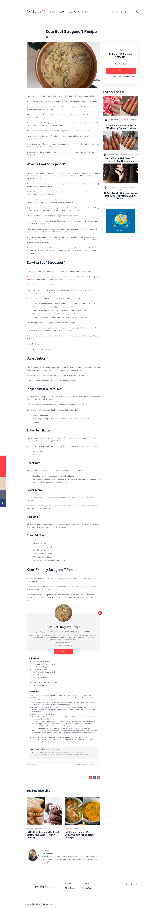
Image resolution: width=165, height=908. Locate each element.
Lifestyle (125, 119)
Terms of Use (87, 888)
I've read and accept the (122, 76)
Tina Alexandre (47, 853)
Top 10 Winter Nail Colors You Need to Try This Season (120, 159)
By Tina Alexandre (55, 37)
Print (63, 651)
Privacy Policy (130, 76)
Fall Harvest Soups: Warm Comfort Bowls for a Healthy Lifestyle (79, 835)
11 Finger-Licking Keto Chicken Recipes (49, 349)
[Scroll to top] (160, 495)
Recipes (66, 37)
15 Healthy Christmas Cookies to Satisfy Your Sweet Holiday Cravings (43, 835)
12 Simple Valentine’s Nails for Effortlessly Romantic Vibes (121, 126)
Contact (68, 884)
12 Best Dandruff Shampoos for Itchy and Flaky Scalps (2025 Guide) (121, 196)
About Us (85, 884)
